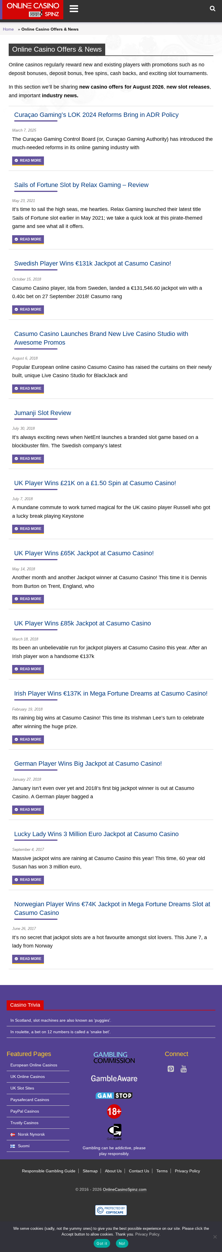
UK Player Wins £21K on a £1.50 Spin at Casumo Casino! (95, 483)
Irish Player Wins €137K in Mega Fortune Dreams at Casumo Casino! (111, 693)
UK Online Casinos (27, 1076)
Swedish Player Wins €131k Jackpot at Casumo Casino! (92, 263)
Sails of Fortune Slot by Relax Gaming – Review (81, 184)
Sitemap (90, 1171)
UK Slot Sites (22, 1088)
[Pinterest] (171, 1070)
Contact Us (139, 1171)
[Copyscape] (111, 1207)
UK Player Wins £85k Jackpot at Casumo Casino (82, 623)
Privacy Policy (187, 1171)
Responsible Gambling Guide (48, 1171)
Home (8, 29)
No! (122, 1243)
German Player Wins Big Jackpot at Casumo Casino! (88, 763)
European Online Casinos (33, 1065)
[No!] (215, 1237)
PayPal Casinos (24, 1111)
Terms (162, 1171)
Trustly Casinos (24, 1122)
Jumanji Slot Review (42, 412)
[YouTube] (184, 1070)
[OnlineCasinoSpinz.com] (31, 9)
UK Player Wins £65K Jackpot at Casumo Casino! (84, 553)
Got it (102, 1243)
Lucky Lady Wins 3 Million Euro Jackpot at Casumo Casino (96, 834)
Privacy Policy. (147, 1234)
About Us (113, 1171)
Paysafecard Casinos (29, 1099)
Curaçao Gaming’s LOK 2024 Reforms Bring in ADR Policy (96, 114)
